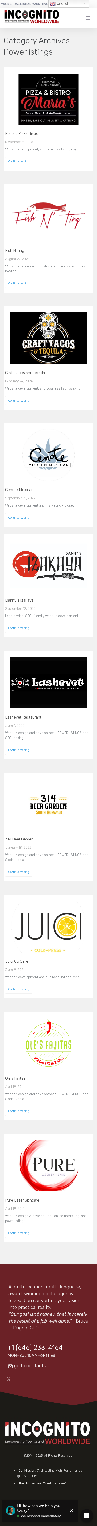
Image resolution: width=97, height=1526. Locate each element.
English (62, 3)
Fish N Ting (14, 250)
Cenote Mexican (19, 489)
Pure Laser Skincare (22, 1200)
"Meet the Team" (54, 1483)
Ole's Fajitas (15, 1078)
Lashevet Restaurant (23, 717)
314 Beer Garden (19, 839)
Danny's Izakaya (19, 600)
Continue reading (18, 161)
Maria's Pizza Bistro (22, 133)
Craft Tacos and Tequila (25, 372)
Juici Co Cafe (16, 961)
